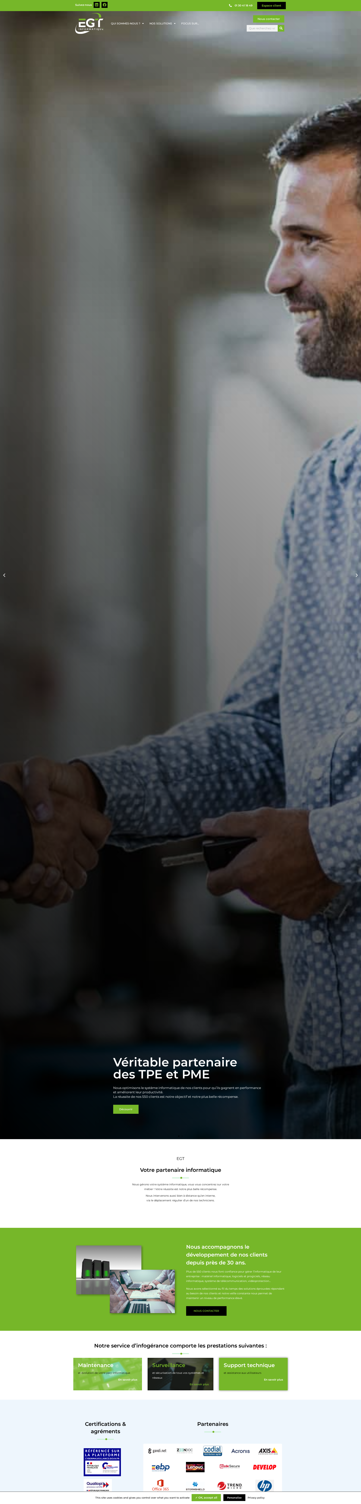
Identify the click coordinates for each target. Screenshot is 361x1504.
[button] (4, 575)
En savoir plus (127, 1379)
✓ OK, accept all (206, 1497)
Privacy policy (256, 1497)
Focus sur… (190, 23)
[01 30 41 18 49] (230, 5)
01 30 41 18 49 (244, 5)
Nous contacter (206, 1311)
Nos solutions (160, 23)
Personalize (234, 1497)
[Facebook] (105, 5)
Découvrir (126, 1109)
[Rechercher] (281, 28)
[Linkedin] (97, 5)
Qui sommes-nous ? (125, 23)
